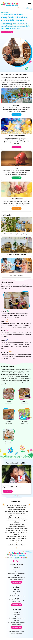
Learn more (8, 403)
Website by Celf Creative (16, 633)
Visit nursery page (16, 582)
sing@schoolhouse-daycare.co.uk (16, 595)
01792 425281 (16, 614)
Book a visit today (7, 31)
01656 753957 (16, 569)
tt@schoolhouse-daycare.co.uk (16, 618)
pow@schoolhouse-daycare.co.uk (16, 573)
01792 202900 (16, 591)
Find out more (16, 114)
